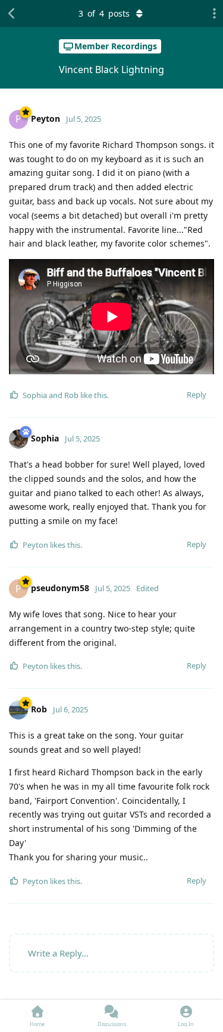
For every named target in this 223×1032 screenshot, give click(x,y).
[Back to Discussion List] (12, 13)
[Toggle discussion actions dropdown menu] (211, 13)
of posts (104, 13)
